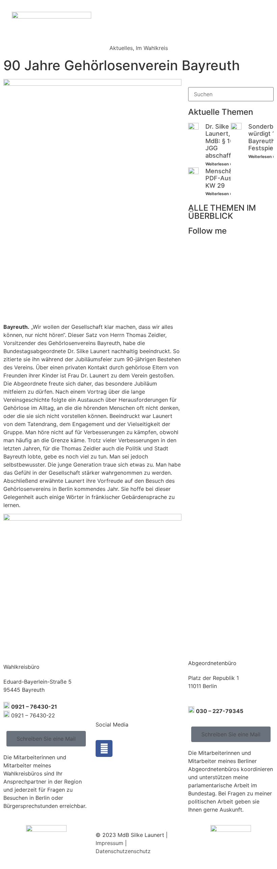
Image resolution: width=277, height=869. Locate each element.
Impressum (109, 843)
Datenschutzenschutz (123, 851)
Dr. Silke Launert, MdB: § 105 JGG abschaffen (221, 141)
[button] (268, 20)
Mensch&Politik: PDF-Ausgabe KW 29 (228, 178)
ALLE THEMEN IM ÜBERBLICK (222, 212)
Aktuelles (121, 48)
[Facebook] (104, 748)
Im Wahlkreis (152, 48)
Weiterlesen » (218, 163)
